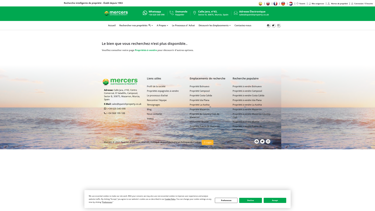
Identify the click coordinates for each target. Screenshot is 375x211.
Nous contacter (154, 113)
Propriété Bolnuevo (199, 86)
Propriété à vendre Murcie (246, 121)
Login (209, 142)
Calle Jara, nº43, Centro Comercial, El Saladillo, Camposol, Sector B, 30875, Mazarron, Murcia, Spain (122, 95)
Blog (149, 109)
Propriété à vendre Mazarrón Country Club (251, 115)
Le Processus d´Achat (183, 25)
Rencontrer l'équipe (157, 100)
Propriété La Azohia (199, 104)
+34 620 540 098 (116, 108)
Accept (275, 200)
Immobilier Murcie (199, 121)
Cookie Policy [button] (170, 199)
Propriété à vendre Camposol (247, 90)
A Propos (161, 25)
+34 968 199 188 (116, 113)
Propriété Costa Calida (201, 95)
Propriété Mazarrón (199, 109)
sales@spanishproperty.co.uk (254, 14)
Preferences (226, 200)
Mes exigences (318, 3)
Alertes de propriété (339, 3)
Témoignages (153, 104)
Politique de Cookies (191, 142)
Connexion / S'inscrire (363, 3)
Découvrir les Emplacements (214, 25)
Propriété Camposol (200, 90)
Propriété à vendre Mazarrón (247, 109)
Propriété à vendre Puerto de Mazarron (247, 128)
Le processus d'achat (157, 95)
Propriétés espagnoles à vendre (163, 90)
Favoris (302, 3)
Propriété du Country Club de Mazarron (204, 115)
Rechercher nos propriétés (134, 25)
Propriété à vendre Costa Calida (248, 95)
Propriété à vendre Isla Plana (247, 100)
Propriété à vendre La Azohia (247, 104)
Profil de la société (156, 86)
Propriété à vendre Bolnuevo (247, 86)
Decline (250, 200)
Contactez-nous (243, 25)
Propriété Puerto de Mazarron (205, 126)
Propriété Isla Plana (199, 100)
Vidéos (150, 118)
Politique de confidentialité (164, 142)
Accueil (112, 25)
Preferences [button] (107, 202)
